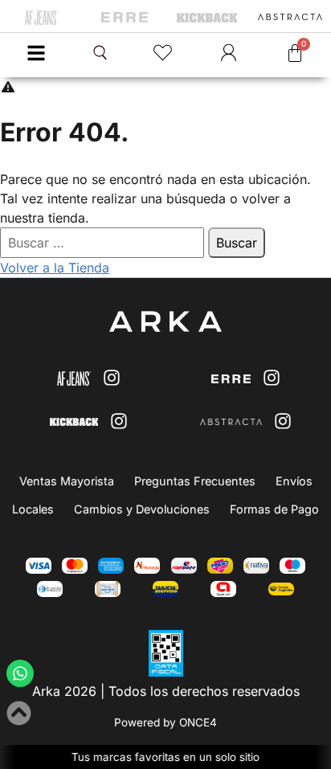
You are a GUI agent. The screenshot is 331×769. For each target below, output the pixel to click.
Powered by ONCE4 (165, 722)
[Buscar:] (104, 243)
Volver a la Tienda (54, 268)
